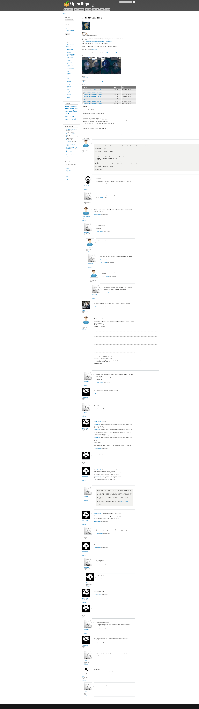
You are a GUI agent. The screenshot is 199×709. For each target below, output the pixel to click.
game (66, 108)
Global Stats (95, 9)
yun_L (67, 175)
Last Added (88, 9)
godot (83, 81)
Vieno (83, 310)
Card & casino (70, 84)
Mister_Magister (86, 216)
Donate (101, 9)
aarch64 (67, 106)
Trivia (68, 92)
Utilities (68, 75)
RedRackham (85, 397)
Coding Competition (70, 44)
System (68, 71)
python (68, 119)
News (75, 9)
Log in (122, 134)
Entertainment (70, 57)
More (77, 121)
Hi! (66, 139)
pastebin (101, 197)
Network (68, 60)
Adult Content (70, 49)
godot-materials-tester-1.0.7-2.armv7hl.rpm (93, 94)
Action (68, 80)
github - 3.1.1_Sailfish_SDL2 (111, 52)
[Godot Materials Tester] (87, 74)
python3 (73, 119)
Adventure (69, 81)
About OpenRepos (68, 9)
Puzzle (68, 88)
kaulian (67, 179)
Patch (67, 113)
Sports (68, 70)
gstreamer (71, 108)
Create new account (70, 29)
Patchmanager (70, 116)
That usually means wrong (71, 136)
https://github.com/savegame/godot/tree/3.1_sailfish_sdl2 (99, 41)
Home (64, 13)
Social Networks (70, 68)
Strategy (68, 91)
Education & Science (71, 55)
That (101, 259)
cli (76, 106)
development (106, 81)
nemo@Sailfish (97, 421)
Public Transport (70, 67)
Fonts (67, 96)
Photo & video (70, 65)
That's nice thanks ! (70, 133)
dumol (67, 176)
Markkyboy (86, 185)
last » (114, 699)
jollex (83, 676)
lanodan (84, 149)
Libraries (68, 97)
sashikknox (92, 21)
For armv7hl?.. (69, 141)
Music (68, 59)
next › (110, 699)
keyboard (70, 110)
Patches (68, 63)
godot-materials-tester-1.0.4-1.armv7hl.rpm (93, 89)
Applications (68, 46)
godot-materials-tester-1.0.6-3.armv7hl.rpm (93, 92)
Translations (68, 94)
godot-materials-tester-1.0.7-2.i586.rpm (93, 99)
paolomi (84, 325)
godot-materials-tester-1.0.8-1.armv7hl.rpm (93, 103)
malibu (67, 171)
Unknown (69, 73)
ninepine (67, 173)
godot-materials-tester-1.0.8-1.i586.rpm (93, 101)
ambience (73, 106)
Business (69, 52)
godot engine (88, 81)
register (126, 134)
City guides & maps (71, 54)
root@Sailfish (97, 424)
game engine (94, 81)
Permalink (84, 152)
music (75, 111)
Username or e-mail (69, 19)
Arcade (68, 83)
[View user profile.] (86, 147)
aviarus (67, 168)
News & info (69, 62)
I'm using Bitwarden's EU (71, 129)
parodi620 (68, 178)
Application (69, 47)
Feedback (107, 9)
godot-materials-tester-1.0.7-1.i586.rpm (93, 96)
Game (68, 78)
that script (94, 49)
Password (67, 24)
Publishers (81, 9)
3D (102, 81)
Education (69, 86)
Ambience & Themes (71, 51)
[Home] (78, 4)
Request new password (70, 30)
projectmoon (68, 170)
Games (67, 76)
